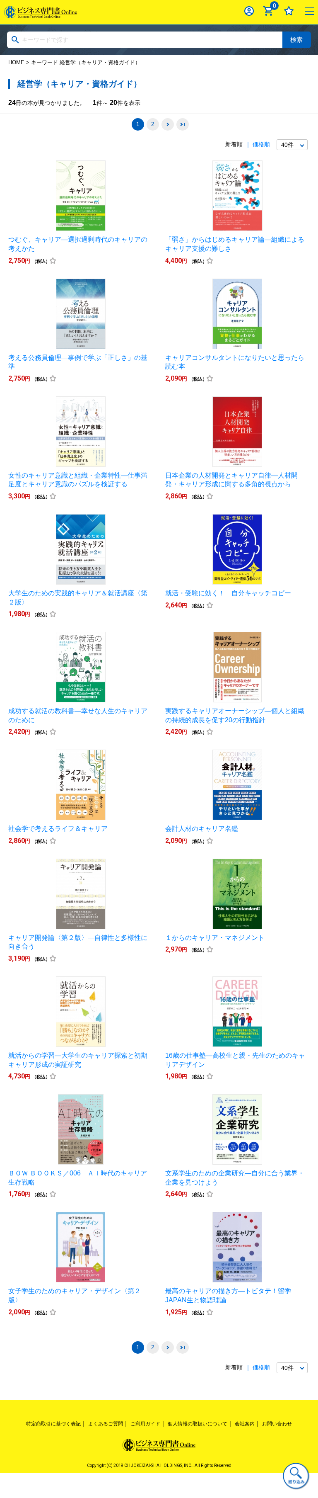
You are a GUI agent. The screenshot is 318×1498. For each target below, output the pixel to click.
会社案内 (245, 1424)
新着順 (234, 144)
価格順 (261, 144)
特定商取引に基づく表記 (53, 1424)
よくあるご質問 (105, 1424)
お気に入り (289, 11)
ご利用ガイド (145, 1424)
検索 (296, 39)
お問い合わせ (277, 1424)
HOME (16, 62)
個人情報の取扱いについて (197, 1424)
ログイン (249, 11)
